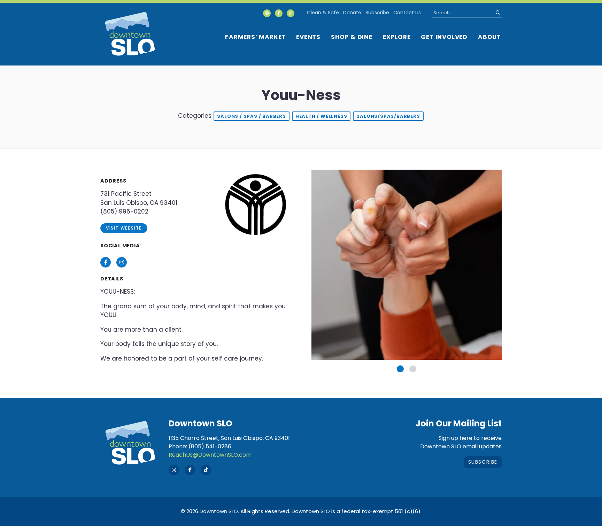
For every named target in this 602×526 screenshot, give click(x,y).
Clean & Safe (323, 12)
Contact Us (407, 12)
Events (308, 37)
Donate (352, 12)
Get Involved (444, 37)
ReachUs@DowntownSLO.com (210, 455)
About (489, 37)
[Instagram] (267, 13)
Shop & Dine (351, 37)
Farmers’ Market (255, 37)
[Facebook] (279, 13)
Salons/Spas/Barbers (388, 116)
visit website (124, 228)
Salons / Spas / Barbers (251, 116)
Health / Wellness (321, 116)
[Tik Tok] (290, 13)
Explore (397, 37)
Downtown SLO (219, 511)
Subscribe (377, 12)
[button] (400, 368)
